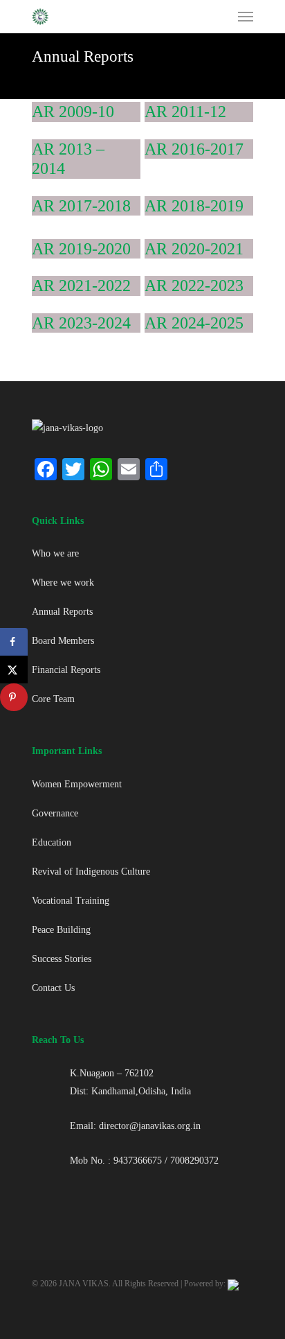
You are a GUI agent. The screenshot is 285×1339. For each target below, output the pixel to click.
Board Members (63, 641)
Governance (55, 813)
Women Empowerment (77, 784)
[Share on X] (14, 669)
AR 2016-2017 (194, 149)
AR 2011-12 (185, 112)
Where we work (63, 582)
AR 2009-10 (73, 112)
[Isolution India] (233, 1283)
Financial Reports (66, 670)
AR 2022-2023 (194, 286)
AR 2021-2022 (81, 286)
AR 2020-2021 (194, 249)
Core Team (53, 699)
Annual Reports (62, 611)
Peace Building (61, 930)
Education (51, 842)
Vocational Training (70, 900)
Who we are (55, 553)
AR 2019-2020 (81, 249)
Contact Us (53, 988)
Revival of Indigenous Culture (91, 871)
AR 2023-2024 (81, 323)
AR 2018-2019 (194, 206)
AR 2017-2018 (81, 206)
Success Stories (61, 959)
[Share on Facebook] (14, 642)
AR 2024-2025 (194, 323)
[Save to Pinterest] (14, 697)
